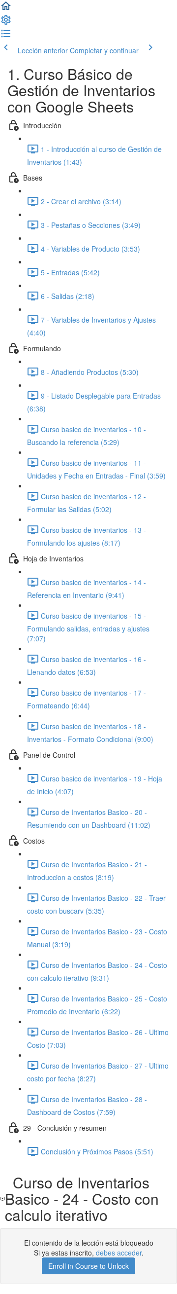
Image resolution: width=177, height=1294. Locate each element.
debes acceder (119, 1252)
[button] (6, 9)
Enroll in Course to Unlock (88, 1266)
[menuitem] (6, 23)
